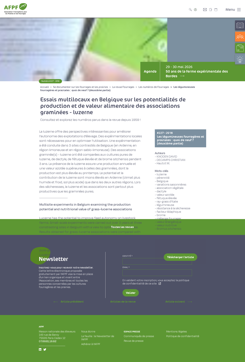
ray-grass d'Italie (167, 202)
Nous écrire (88, 331)
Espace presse (132, 331)
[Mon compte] (198, 9)
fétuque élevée (167, 198)
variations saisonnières (171, 185)
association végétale (170, 188)
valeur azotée (165, 195)
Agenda (150, 71)
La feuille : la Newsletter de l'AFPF (97, 337)
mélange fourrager (169, 219)
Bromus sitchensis (169, 229)
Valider (130, 293)
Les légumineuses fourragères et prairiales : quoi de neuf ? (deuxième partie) (180, 138)
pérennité (163, 178)
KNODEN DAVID (167, 157)
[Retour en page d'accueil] (15, 8)
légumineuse (165, 205)
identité (127, 256)
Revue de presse (133, 341)
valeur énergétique (169, 222)
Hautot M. (163, 163)
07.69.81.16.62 (47, 341)
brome (161, 215)
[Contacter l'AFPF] (206, 9)
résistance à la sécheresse (173, 208)
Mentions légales (176, 331)
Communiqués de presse (139, 336)
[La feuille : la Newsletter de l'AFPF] (212, 9)
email (126, 267)
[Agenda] (219, 9)
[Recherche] (191, 9)
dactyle (161, 191)
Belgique (162, 181)
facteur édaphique (169, 212)
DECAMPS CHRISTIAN (171, 160)
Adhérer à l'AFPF (90, 344)
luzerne (162, 174)
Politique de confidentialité (182, 336)
